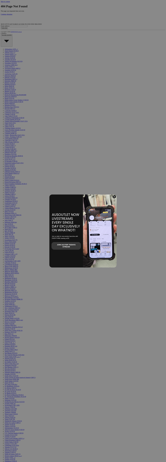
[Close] (114, 197)
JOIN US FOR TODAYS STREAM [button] (66, 246)
